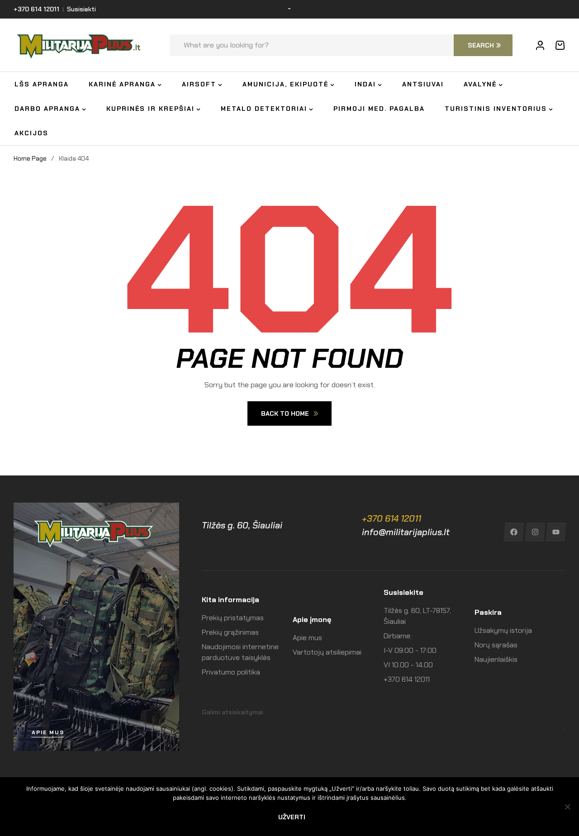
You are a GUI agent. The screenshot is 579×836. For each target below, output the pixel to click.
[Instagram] (535, 532)
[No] (567, 806)
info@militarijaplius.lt (406, 532)
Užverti (291, 817)
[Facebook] (513, 532)
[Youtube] (556, 532)
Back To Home (285, 413)
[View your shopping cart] (560, 45)
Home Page (30, 158)
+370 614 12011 (391, 518)
